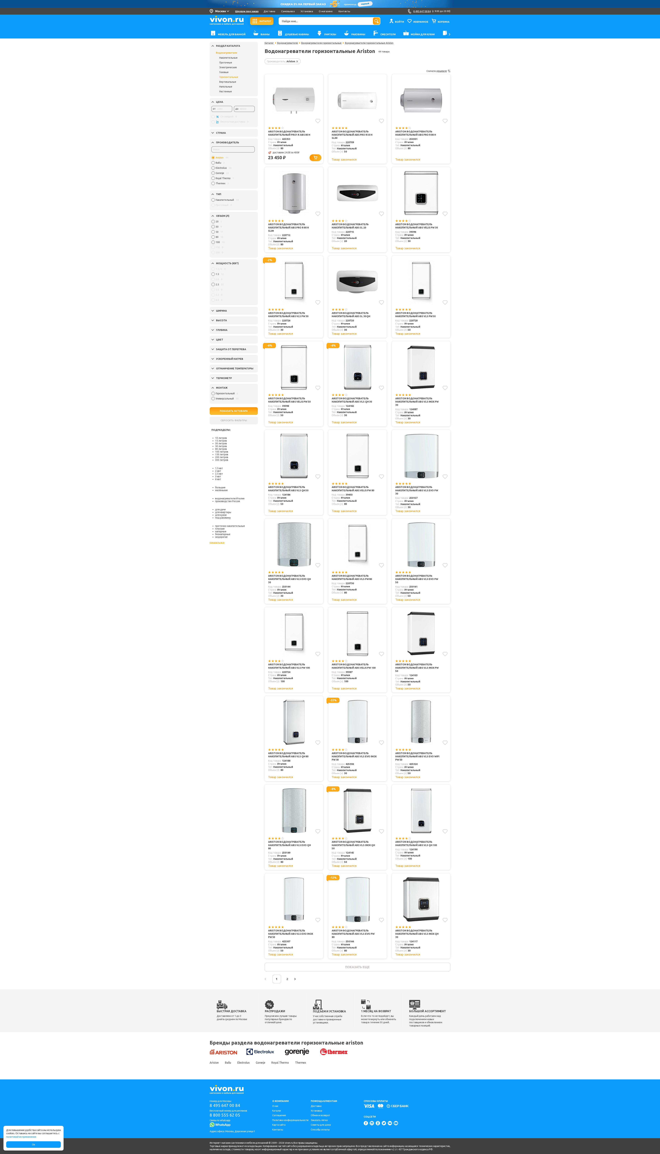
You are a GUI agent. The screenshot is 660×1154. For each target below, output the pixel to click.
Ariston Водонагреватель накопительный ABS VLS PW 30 (288, 315)
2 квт (218, 471)
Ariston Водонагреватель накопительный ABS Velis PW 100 (354, 666)
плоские (220, 528)
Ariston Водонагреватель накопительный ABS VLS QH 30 (352, 400)
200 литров (221, 457)
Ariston (214, 1062)
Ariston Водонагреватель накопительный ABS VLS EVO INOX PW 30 (354, 756)
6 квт (218, 479)
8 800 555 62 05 (225, 1115)
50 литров (221, 446)
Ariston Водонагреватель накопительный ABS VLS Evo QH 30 (289, 579)
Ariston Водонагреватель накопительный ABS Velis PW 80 (353, 489)
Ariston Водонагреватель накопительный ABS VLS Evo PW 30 (416, 490)
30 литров (221, 443)
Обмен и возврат (320, 1115)
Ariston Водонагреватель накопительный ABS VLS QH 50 (288, 489)
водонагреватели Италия (229, 498)
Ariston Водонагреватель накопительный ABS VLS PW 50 (415, 315)
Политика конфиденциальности (290, 1120)
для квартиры (223, 512)
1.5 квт (219, 468)
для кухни (221, 515)
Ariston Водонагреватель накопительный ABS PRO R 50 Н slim (352, 134)
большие (220, 487)
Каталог (269, 43)
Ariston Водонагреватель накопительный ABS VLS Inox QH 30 (417, 933)
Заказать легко (319, 1120)
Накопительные (228, 57)
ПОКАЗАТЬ (234, 411)
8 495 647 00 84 (225, 1105)
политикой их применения (21, 1136)
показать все (217, 542)
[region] (233, 171)
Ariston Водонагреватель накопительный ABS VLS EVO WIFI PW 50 (417, 756)
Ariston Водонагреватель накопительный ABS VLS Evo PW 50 (416, 579)
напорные (220, 531)
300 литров (221, 460)
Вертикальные (227, 81)
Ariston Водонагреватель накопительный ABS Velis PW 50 (289, 400)
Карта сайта (278, 1124)
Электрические (228, 67)
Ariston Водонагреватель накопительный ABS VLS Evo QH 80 (289, 845)
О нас (275, 1106)
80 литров (221, 449)
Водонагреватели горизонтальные (321, 43)
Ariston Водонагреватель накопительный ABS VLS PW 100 (289, 666)
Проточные (225, 62)
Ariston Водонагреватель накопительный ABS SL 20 (350, 226)
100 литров (221, 451)
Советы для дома (321, 1124)
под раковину (223, 517)
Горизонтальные (228, 77)
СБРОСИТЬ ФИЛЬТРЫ (234, 420)
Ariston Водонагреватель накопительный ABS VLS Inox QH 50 (353, 845)
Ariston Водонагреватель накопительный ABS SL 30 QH (351, 315)
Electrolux (243, 1062)
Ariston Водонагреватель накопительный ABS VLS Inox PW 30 (417, 401)
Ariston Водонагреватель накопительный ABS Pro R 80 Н (415, 133)
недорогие (221, 537)
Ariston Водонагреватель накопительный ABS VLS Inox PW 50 (417, 667)
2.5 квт (219, 473)
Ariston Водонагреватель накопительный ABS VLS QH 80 (288, 755)
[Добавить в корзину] (315, 157)
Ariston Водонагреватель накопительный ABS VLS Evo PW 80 (353, 933)
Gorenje (260, 1062)
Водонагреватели (226, 52)
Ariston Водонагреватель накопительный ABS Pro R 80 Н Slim (288, 227)
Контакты (344, 11)
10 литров (221, 438)
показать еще (357, 967)
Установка (307, 11)
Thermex (300, 1062)
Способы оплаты (320, 1129)
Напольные (225, 86)
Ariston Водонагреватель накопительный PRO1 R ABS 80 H (289, 133)
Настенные (225, 91)
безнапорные (222, 534)
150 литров (221, 454)
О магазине (326, 11)
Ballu (228, 1062)
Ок (33, 1144)
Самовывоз (288, 11)
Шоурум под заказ (246, 11)
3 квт (218, 476)
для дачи (220, 509)
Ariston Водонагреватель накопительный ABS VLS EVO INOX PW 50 (290, 933)
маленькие (221, 490)
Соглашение (279, 1115)
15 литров (221, 440)
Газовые (224, 72)
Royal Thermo (280, 1062)
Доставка (269, 11)
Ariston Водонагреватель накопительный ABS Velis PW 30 (416, 226)
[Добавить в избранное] (317, 121)
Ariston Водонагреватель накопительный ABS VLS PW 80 (352, 577)
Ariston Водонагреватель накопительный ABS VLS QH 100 (416, 843)
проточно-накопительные (230, 526)
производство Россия (227, 501)
